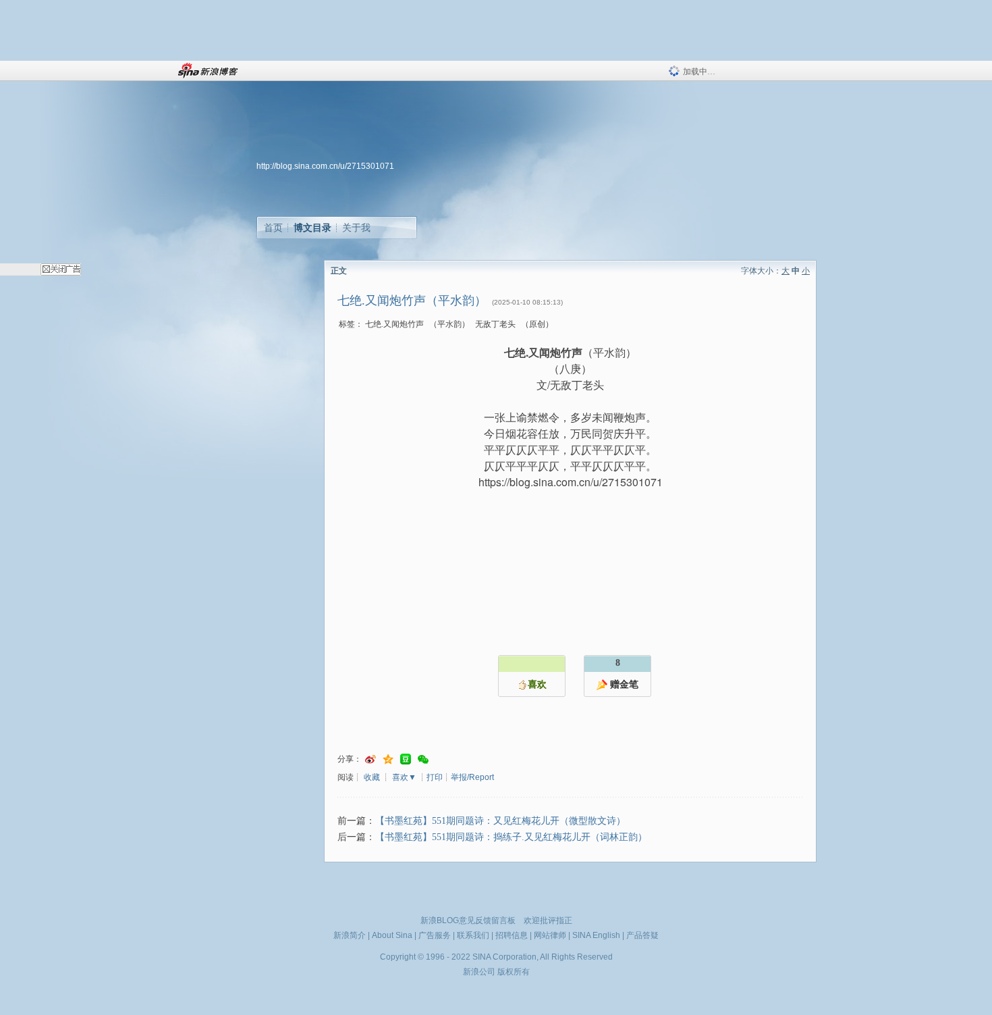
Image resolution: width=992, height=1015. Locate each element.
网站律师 (550, 935)
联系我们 (473, 935)
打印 (434, 777)
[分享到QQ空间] (388, 759)
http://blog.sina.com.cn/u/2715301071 (325, 166)
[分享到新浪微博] (370, 759)
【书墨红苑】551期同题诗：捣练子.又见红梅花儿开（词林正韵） (511, 837)
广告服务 (434, 935)
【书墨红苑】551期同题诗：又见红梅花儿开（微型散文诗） (500, 821)
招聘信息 (511, 935)
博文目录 (312, 227)
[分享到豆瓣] (405, 759)
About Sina (392, 935)
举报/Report (472, 777)
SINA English (596, 935)
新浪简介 (349, 935)
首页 (273, 227)
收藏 (372, 777)
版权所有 (513, 972)
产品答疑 (642, 935)
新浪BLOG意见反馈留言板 (468, 920)
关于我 (356, 227)
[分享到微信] (423, 759)
